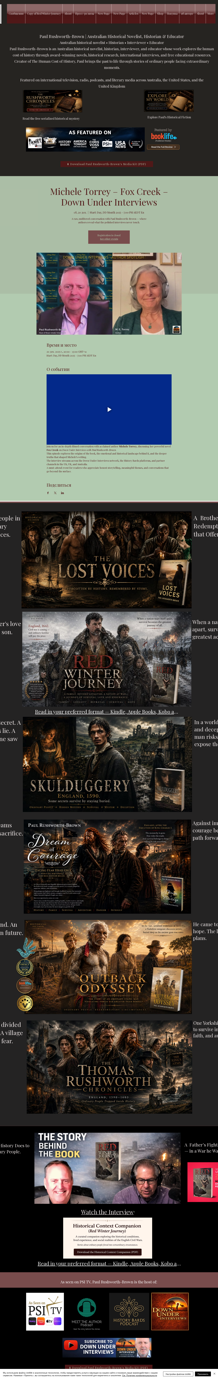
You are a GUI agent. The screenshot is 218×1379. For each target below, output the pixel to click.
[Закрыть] (214, 1374)
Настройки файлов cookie (178, 1373)
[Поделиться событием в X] (55, 493)
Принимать (203, 1373)
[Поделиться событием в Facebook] (48, 493)
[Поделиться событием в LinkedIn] (62, 493)
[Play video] (109, 409)
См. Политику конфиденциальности (139, 1375)
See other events (109, 238)
